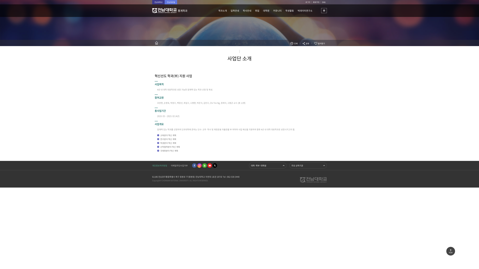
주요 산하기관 (297, 165)
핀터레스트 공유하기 (292, 50)
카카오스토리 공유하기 (289, 50)
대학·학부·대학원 (258, 165)
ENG (324, 2)
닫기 (309, 49)
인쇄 (296, 43)
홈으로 (156, 43)
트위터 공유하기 (285, 50)
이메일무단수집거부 (179, 165)
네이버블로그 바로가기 (204, 165)
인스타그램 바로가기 (199, 165)
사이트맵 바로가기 (320, 10)
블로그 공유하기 (296, 50)
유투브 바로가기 (209, 165)
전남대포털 (171, 2)
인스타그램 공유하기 (300, 50)
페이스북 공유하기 (281, 50)
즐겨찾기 (321, 43)
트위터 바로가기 (215, 165)
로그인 (307, 2)
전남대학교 (158, 2)
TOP (451, 253)
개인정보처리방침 (159, 165)
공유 (307, 43)
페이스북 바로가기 (194, 165)
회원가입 (316, 2)
